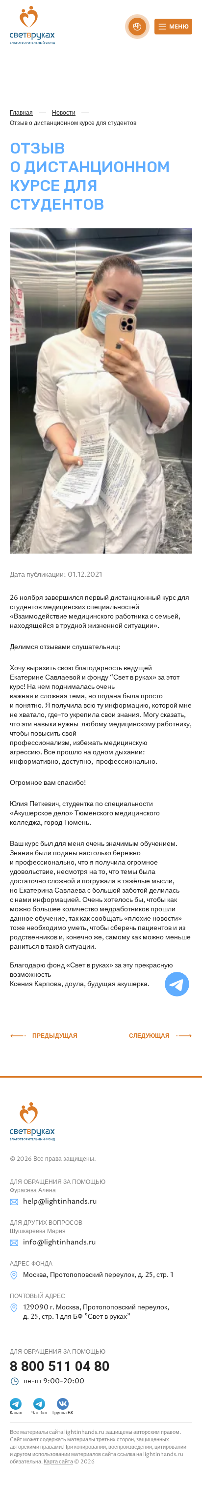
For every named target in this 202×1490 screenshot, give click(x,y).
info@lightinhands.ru (59, 1242)
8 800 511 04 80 (60, 1366)
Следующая (149, 1036)
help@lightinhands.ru (60, 1201)
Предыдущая (54, 1036)
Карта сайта (58, 1461)
